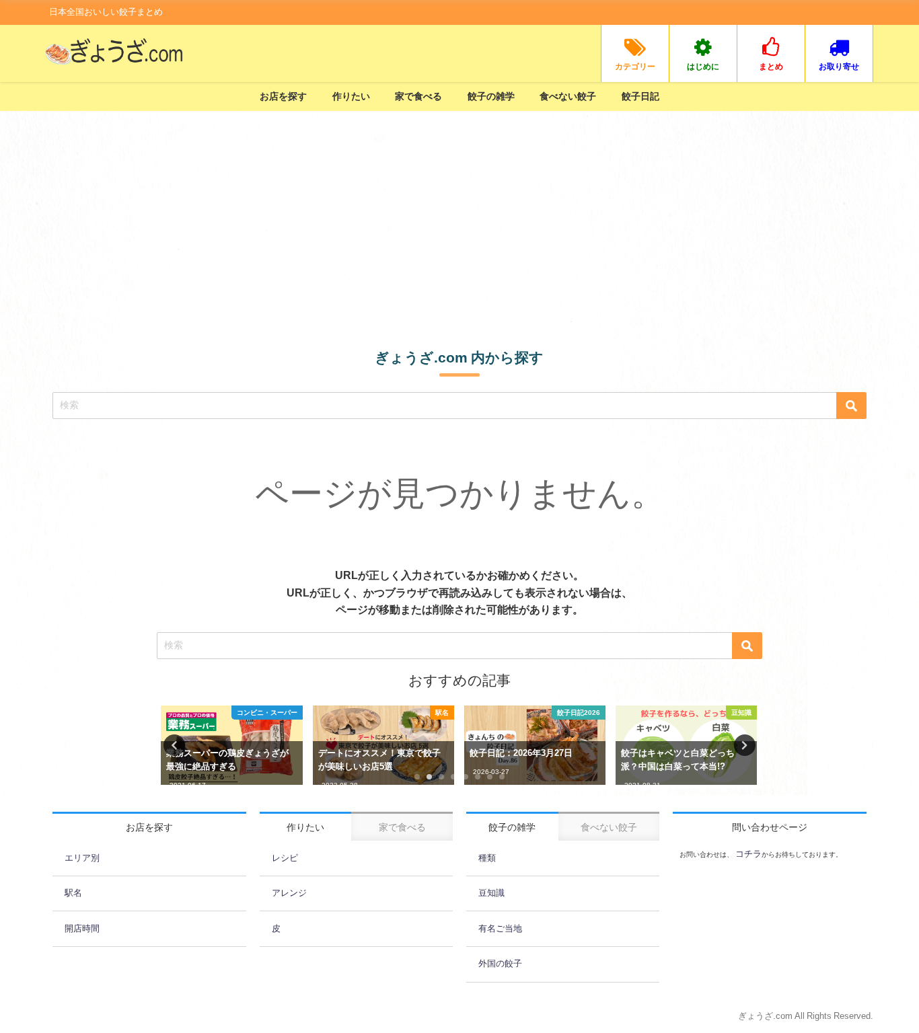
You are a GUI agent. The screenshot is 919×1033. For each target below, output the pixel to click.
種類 (487, 857)
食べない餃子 (568, 96)
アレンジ (289, 892)
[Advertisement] (459, 212)
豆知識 (491, 892)
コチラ (747, 853)
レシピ (285, 857)
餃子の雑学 (491, 96)
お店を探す (283, 96)
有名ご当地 (500, 928)
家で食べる (418, 96)
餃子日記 (640, 96)
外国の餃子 (500, 963)
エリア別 (82, 857)
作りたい (351, 96)
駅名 (73, 892)
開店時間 (82, 928)
